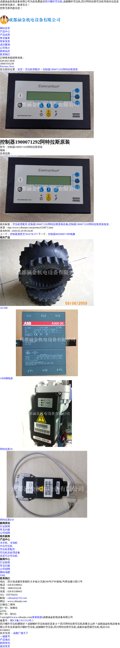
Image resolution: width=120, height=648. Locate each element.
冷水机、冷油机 (9, 542)
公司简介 (5, 48)
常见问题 (5, 529)
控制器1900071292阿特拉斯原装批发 (89, 224)
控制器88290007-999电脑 (61, 234)
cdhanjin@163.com (17, 598)
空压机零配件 (32, 69)
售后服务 (5, 38)
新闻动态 (5, 51)
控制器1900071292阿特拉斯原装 (60, 69)
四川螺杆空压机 (53, 1)
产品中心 (5, 31)
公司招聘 (5, 533)
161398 (4, 308)
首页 (20, 69)
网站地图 (5, 572)
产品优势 (5, 34)
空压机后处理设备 (10, 552)
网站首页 (5, 28)
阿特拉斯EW (7, 519)
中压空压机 (6, 546)
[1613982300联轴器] (47, 305)
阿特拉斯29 (6, 449)
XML (3, 575)
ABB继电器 (6, 378)
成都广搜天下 (20, 633)
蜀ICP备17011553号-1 (21, 620)
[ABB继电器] (47, 375)
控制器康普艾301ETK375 (24, 234)
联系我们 (5, 54)
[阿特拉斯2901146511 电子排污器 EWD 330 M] (47, 446)
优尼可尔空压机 (9, 555)
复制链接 (37, 617)
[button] (4, 66)
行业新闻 (5, 526)
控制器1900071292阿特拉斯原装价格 (48, 224)
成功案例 (5, 44)
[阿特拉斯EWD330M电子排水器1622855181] (47, 516)
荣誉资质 (5, 41)
